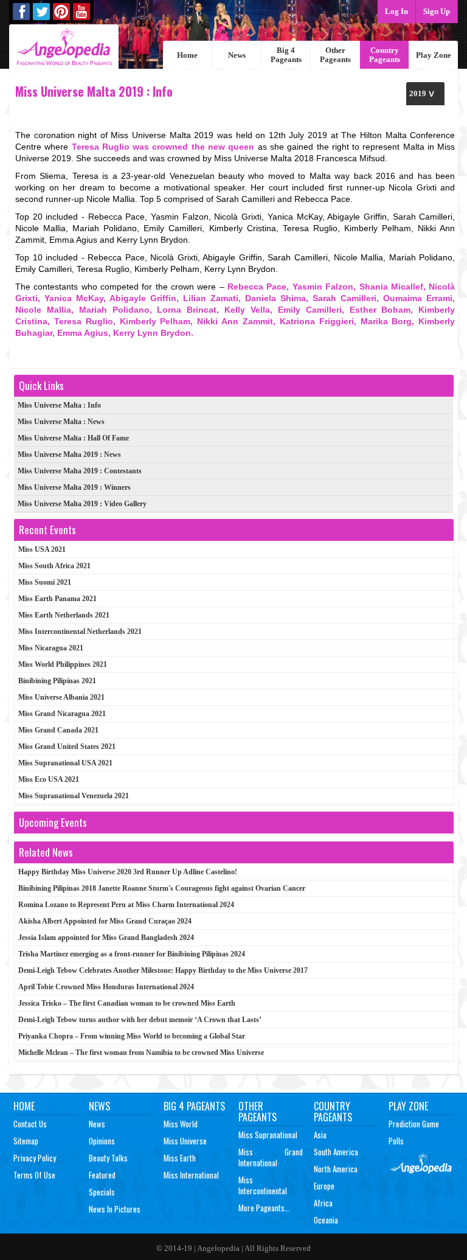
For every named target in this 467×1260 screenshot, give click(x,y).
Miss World (181, 1124)
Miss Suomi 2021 (44, 582)
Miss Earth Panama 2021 (57, 598)
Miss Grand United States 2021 (67, 746)
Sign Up (436, 11)
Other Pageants (335, 55)
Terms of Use (34, 1175)
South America (336, 1152)
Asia (320, 1135)
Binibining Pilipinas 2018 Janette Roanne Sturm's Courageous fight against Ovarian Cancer (161, 888)
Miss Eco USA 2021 (48, 779)
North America (336, 1169)
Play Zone (433, 55)
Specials (102, 1192)
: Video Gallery (82, 503)
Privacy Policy (34, 1158)
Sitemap (25, 1141)
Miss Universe (185, 1141)
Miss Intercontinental (262, 1185)
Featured (102, 1175)
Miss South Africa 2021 (54, 566)
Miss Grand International (270, 1157)
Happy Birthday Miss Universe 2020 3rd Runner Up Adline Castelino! (127, 872)
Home (187, 55)
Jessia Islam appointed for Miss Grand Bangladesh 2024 (106, 937)
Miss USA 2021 (42, 549)
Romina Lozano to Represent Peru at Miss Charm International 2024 (126, 904)
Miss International (191, 1175)
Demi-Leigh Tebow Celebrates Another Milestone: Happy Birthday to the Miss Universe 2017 (163, 970)
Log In (396, 11)
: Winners (74, 487)
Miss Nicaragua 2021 (50, 648)
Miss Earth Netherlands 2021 (63, 615)
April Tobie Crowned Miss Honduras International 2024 (106, 987)
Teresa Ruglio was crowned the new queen (163, 146)
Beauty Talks (108, 1158)
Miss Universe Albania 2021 (61, 697)
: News (61, 421)
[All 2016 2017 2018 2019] (425, 93)
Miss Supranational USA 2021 (65, 763)
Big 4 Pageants (286, 55)
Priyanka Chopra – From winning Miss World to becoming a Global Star (131, 1036)
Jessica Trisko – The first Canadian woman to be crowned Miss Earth (126, 1003)
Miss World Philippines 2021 (62, 664)
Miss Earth (180, 1158)
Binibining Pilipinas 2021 (57, 681)
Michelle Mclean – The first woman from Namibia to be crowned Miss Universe (141, 1052)
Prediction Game (414, 1124)
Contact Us (30, 1124)
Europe (324, 1186)
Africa (323, 1203)
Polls (396, 1141)
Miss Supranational (267, 1135)
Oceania (326, 1220)
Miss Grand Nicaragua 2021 (62, 713)
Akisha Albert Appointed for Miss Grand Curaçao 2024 (105, 921)
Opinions (102, 1141)
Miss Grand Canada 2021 (58, 730)
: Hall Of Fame (73, 438)
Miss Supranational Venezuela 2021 (73, 796)
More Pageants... (264, 1208)
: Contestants (80, 471)
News (237, 55)
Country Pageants (384, 55)
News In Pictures (114, 1209)
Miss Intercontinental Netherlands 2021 (80, 631)
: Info (59, 405)
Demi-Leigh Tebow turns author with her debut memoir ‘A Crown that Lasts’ (139, 1019)
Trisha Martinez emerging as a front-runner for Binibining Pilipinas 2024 (131, 954)
